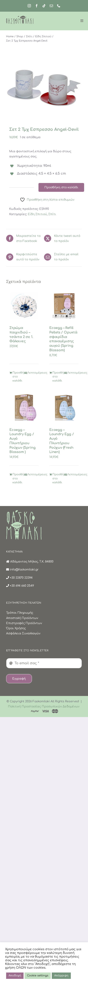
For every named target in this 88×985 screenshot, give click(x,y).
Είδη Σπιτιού (37, 214)
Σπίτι (52, 214)
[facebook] (36, 5)
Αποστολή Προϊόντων (22, 618)
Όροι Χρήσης (16, 628)
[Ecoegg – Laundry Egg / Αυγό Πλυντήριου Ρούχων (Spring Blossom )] (24, 407)
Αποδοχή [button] (15, 975)
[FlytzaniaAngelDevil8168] (44, 88)
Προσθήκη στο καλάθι (61, 187)
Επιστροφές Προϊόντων (24, 623)
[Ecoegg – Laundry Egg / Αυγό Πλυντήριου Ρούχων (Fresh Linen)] (64, 407)
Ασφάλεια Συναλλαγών (23, 633)
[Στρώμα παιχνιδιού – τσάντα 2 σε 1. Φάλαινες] (24, 305)
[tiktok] (44, 5)
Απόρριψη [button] (61, 975)
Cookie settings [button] (37, 975)
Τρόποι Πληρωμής (19, 612)
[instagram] (29, 5)
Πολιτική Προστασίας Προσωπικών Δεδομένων (43, 706)
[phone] (58, 5)
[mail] (51, 5)
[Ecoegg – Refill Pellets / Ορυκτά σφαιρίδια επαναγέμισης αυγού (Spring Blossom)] (64, 305)
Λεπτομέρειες (33, 372)
